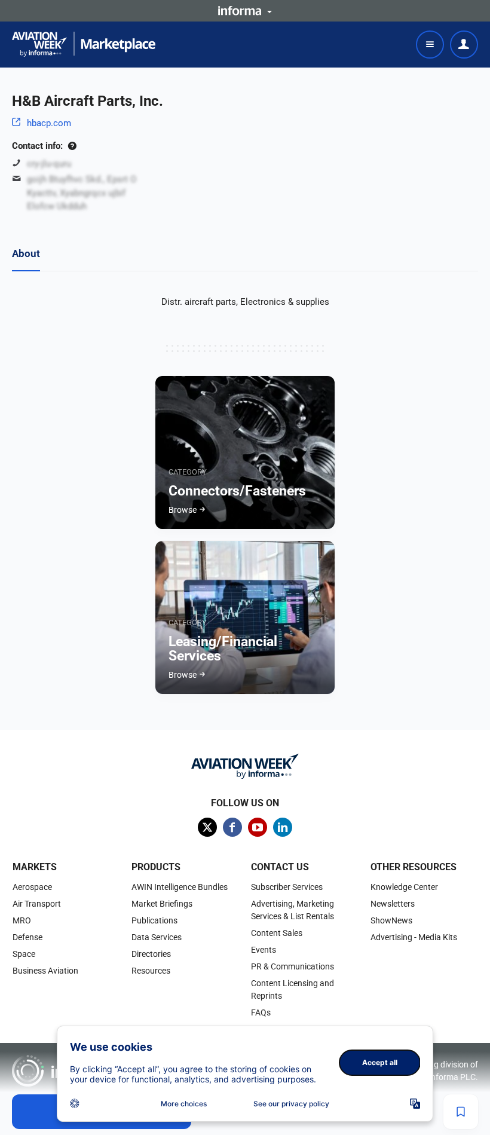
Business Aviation (45, 970)
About (26, 253)
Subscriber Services (287, 887)
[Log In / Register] (464, 44)
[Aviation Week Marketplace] (83, 44)
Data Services (156, 937)
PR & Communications (292, 966)
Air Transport (37, 903)
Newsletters (392, 903)
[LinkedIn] (282, 827)
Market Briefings (161, 903)
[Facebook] (232, 827)
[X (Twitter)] (207, 827)
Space (24, 954)
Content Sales (276, 933)
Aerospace (32, 887)
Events (263, 949)
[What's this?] (72, 145)
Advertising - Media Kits (413, 937)
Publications (154, 920)
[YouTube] (257, 827)
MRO (22, 920)
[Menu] (430, 44)
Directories (151, 954)
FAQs (261, 1012)
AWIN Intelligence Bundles (179, 887)
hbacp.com (49, 123)
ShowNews (391, 920)
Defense (27, 937)
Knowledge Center (404, 887)
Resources (150, 970)
